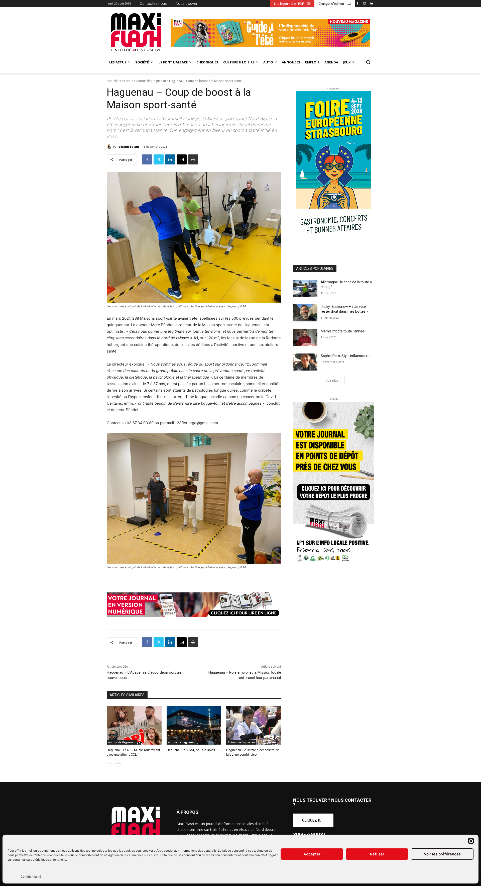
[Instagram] (364, 4)
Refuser (377, 854)
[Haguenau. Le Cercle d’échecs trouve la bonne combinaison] (253, 725)
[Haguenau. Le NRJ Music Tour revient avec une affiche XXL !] (134, 725)
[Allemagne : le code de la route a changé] (305, 288)
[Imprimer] (193, 159)
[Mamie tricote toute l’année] (305, 337)
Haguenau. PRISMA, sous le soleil (191, 750)
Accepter (311, 854)
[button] (470, 840)
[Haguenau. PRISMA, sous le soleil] (194, 725)
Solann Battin (128, 146)
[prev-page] (110, 766)
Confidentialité (31, 876)
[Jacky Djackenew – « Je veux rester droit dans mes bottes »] (305, 312)
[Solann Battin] (110, 146)
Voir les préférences (442, 854)
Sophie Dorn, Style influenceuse (346, 356)
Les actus (126, 81)
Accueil (112, 81)
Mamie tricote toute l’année (342, 331)
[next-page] (118, 766)
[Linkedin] (371, 4)
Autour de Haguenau (151, 81)
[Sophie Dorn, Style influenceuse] (305, 362)
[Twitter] (159, 159)
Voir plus (332, 380)
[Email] (182, 159)
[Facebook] (357, 4)
